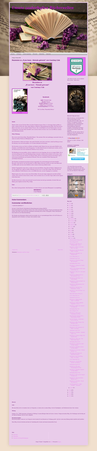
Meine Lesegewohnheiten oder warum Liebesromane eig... (77, 269)
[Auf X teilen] (45, 195)
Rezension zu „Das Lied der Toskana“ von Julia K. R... (77, 375)
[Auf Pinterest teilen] (48, 195)
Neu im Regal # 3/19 (74, 310)
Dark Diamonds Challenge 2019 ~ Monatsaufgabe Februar (77, 316)
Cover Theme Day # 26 (74, 295)
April (71, 234)
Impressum (48, 53)
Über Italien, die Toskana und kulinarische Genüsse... (76, 353)
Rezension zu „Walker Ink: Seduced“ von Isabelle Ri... (77, 306)
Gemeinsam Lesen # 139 (75, 364)
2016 (70, 394)
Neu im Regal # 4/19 (74, 242)
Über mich (35, 53)
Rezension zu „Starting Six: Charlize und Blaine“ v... (77, 266)
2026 (70, 203)
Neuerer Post (14, 249)
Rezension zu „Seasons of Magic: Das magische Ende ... (77, 336)
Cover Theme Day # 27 (74, 256)
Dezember (72, 218)
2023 (70, 209)
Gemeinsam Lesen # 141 (75, 297)
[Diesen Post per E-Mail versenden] (42, 195)
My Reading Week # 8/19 (75, 263)
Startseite (12, 53)
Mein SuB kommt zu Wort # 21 (76, 293)
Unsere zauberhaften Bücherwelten (43, 7)
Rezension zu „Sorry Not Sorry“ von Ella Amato (77, 291)
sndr (51, 441)
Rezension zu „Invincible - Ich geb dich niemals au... (77, 381)
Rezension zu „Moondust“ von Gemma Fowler (76, 254)
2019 (70, 217)
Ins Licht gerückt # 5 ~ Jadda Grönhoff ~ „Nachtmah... (76, 384)
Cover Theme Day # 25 (74, 325)
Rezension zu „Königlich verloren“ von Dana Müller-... (77, 347)
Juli (71, 228)
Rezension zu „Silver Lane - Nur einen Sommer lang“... (76, 339)
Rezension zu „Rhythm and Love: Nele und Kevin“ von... (76, 275)
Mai (71, 232)
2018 (70, 390)
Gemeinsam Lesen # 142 (75, 258)
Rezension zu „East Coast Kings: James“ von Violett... (76, 357)
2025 (70, 205)
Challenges (19, 53)
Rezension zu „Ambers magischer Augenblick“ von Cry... (76, 303)
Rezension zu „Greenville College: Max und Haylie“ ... (77, 261)
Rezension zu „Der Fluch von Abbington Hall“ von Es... (76, 244)
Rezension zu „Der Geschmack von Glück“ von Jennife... (77, 328)
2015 (70, 396)
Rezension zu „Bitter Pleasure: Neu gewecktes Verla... (77, 322)
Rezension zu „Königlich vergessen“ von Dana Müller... (77, 370)
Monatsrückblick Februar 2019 (76, 240)
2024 (70, 207)
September (72, 224)
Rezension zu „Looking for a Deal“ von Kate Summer (77, 344)
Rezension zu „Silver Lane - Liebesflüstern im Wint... (75, 313)
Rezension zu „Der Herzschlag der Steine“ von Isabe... (77, 250)
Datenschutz (41, 53)
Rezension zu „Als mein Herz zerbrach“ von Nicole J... (76, 362)
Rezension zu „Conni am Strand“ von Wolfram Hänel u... (77, 281)
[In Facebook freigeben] (46, 195)
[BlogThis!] (44, 195)
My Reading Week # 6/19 (75, 341)
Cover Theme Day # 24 (74, 359)
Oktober (72, 222)
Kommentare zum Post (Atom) (23, 252)
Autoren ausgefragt (27, 53)
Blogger (59, 441)
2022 (70, 211)
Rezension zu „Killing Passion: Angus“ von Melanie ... (76, 300)
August (71, 226)
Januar (71, 387)
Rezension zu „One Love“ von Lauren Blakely (77, 272)
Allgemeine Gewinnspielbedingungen (20, 438)
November (72, 220)
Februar (71, 238)
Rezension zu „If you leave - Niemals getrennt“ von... (77, 350)
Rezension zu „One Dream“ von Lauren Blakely (76, 278)
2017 (70, 392)
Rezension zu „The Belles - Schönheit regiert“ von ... (77, 333)
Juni (71, 230)
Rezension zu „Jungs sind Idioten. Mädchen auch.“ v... (76, 378)
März (71, 236)
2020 (70, 215)
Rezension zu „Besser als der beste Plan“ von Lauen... (77, 247)
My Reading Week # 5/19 (75, 372)
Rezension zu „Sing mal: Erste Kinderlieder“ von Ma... (76, 288)
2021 (70, 213)
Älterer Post (60, 249)
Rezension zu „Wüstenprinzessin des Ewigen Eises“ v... (77, 284)
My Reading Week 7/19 (74, 309)
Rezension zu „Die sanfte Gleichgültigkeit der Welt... (76, 367)
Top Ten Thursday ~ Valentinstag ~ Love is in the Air (77, 319)
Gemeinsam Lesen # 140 (75, 330)
